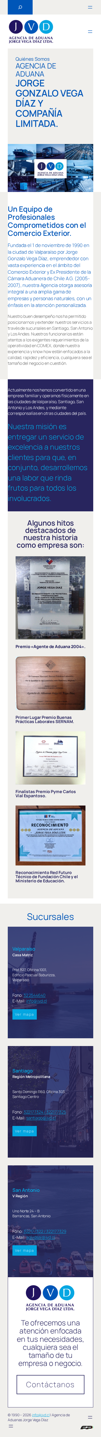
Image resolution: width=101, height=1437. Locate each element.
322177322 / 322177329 (45, 1231)
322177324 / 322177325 (45, 1112)
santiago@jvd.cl (41, 1118)
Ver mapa (24, 1014)
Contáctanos (50, 1384)
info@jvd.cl (36, 1001)
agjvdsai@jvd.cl (40, 1237)
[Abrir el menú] (90, 7)
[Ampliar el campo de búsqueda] (20, 7)
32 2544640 (35, 995)
